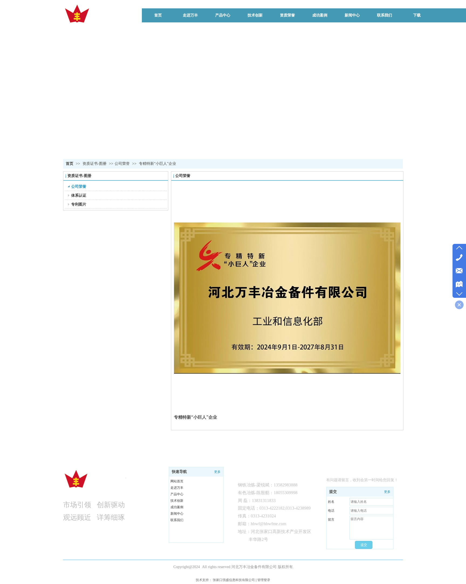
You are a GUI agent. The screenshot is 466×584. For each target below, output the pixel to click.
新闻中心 (176, 513)
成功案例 (176, 507)
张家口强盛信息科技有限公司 (234, 580)
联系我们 (176, 520)
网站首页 (176, 481)
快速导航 (179, 472)
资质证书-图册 (95, 164)
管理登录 (263, 580)
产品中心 (176, 494)
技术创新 (176, 501)
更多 (217, 471)
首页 (69, 164)
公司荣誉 (122, 164)
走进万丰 (176, 488)
